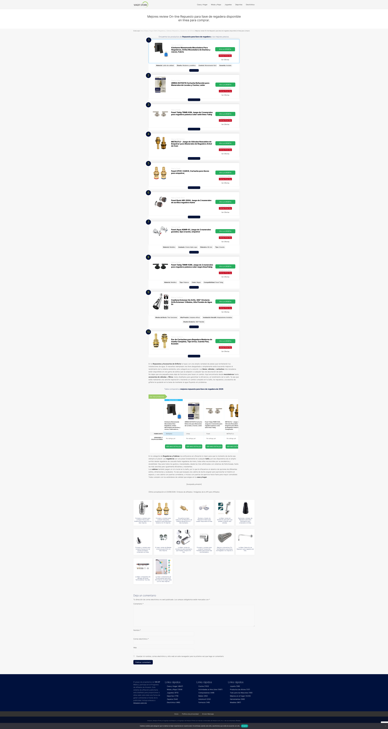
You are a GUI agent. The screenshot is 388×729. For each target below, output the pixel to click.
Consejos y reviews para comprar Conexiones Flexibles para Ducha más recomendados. (204, 550)
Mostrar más (194, 70)
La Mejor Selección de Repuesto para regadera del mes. (245, 549)
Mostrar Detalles (194, 100)
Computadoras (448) (206, 693)
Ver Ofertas (225, 60)
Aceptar (244, 726)
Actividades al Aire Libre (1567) (210, 689)
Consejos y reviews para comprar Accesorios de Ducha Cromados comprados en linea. (142, 550)
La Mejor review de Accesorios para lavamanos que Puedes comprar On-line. (183, 550)
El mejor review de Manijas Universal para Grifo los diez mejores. (163, 549)
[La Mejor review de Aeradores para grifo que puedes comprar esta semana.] (224, 508)
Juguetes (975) (173, 693)
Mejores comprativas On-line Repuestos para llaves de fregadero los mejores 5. (224, 549)
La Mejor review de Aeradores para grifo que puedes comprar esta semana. (224, 520)
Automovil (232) (204, 699)
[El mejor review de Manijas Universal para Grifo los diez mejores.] (163, 537)
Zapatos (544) (172, 699)
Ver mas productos (157, 397)
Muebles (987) (235, 702)
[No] (385, 726)
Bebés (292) (203, 696)
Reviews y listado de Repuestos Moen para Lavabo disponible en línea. (204, 519)
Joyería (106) (235, 686)
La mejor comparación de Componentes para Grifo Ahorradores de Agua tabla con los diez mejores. (163, 579)
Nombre (137, 630)
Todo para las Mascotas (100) (241, 693)
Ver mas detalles (173, 446)
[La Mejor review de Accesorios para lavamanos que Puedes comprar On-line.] (183, 537)
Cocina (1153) (203, 686)
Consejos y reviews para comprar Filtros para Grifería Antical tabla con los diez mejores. (142, 520)
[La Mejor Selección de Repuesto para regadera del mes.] (245, 537)
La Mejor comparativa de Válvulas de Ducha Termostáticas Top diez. (142, 578)
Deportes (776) (172, 696)
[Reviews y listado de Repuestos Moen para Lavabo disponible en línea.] (204, 508)
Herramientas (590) (237, 699)
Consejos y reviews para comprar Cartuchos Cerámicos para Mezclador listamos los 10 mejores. (163, 520)
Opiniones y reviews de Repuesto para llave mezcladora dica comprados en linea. (245, 520)
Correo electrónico (141, 639)
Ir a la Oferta (225, 49)
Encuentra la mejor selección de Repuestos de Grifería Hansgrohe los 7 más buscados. (184, 520)
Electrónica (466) (173, 702)
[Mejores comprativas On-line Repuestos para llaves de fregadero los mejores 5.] (224, 537)
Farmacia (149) (204, 702)
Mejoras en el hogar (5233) (240, 696)
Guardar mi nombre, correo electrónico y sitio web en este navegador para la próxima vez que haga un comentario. (180, 656)
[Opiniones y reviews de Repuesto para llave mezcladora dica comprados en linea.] (245, 508)
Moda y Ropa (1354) (174, 689)
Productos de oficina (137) (240, 689)
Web (135, 648)
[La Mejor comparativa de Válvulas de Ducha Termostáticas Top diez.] (142, 566)
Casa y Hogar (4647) (175, 686)
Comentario (138, 604)
